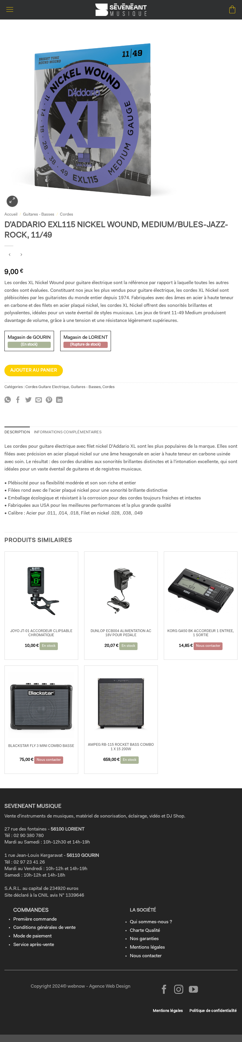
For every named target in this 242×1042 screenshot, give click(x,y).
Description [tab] (17, 432)
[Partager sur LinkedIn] (59, 400)
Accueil (10, 214)
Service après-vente (33, 944)
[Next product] (9, 255)
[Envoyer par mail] (38, 400)
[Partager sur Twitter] (28, 400)
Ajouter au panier (33, 370)
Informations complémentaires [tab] (68, 432)
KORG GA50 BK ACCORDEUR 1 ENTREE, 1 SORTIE (200, 633)
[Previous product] (21, 255)
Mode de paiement (32, 936)
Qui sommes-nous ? (151, 922)
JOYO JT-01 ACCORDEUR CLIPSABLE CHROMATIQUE (41, 633)
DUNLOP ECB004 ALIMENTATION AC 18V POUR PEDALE (121, 633)
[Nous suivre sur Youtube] (193, 990)
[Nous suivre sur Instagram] (178, 990)
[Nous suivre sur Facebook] (164, 990)
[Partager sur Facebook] (18, 400)
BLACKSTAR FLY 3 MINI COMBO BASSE (41, 746)
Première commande (35, 919)
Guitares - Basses (38, 214)
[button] (9, 9)
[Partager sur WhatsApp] (7, 400)
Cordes (66, 214)
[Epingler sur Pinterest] (49, 400)
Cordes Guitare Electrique (47, 387)
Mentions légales (147, 947)
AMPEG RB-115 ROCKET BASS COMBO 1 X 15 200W (121, 747)
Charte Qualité (145, 930)
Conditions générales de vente (44, 927)
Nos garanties (144, 939)
